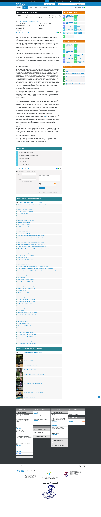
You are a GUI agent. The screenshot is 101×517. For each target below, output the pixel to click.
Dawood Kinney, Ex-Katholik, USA (24, 215)
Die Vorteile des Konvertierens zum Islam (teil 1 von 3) (75, 77)
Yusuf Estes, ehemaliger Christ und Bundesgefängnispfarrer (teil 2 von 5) (31, 237)
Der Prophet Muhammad (79, 30)
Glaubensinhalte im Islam (70, 20)
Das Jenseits (79, 22)
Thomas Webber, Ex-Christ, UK (24, 308)
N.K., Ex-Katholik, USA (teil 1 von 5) (24, 224)
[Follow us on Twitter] (80, 466)
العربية (35, 1)
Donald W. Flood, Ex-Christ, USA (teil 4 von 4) (26, 301)
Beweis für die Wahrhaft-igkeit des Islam (70, 16)
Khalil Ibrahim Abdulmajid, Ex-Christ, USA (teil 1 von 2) (28, 312)
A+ (59, 15)
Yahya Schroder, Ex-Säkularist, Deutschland (26, 279)
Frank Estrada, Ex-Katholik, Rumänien (25, 325)
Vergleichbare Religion (80, 26)
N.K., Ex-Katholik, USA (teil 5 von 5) (24, 233)
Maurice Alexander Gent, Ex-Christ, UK (25, 330)
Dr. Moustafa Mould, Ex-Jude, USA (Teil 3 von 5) (27, 338)
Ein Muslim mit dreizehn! (22, 305)
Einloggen (41, 4)
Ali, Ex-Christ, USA (21, 277)
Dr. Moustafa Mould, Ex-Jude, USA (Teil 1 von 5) (27, 334)
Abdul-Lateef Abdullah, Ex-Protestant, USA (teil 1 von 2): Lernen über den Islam (33, 266)
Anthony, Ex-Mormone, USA (23, 323)
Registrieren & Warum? (50, 4)
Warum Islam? (69, 80)
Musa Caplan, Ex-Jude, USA (23, 257)
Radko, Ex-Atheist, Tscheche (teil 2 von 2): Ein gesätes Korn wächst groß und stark (33, 248)
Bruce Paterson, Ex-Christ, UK (23, 213)
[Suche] (76, 4)
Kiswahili (76, 1)
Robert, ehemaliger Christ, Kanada (30, 365)
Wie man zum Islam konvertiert (81, 20)
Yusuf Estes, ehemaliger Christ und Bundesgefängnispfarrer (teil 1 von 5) (31, 235)
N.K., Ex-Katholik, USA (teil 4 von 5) (24, 231)
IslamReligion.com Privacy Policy (50, 465)
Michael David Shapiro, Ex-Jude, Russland (26, 281)
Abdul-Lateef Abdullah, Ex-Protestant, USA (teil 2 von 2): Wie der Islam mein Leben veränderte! (35, 268)
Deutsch (47, 1)
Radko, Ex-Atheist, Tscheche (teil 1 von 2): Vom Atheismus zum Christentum (32, 246)
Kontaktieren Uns (78, 7)
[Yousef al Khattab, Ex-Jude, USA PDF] (25, 32)
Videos (30, 7)
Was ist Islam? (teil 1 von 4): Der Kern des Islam (74, 71)
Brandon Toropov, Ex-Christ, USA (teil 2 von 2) (26, 255)
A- (56, 15)
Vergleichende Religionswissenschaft (82, 55)
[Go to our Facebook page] (77, 466)
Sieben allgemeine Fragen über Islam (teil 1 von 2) (75, 84)
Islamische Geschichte (79, 33)
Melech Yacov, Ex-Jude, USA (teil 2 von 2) (26, 286)
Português (55, 1)
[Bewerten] (16, 32)
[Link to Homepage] (20, 4)
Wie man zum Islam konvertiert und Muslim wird (75, 74)
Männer (33, 10)
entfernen (83, 421)
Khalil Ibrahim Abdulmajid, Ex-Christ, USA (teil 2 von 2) (28, 314)
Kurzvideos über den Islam (80, 62)
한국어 (80, 1)
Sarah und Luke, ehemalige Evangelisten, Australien (34, 356)
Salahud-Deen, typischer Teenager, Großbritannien (33, 392)
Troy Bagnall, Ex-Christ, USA (23, 321)
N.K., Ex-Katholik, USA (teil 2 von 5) (24, 226)
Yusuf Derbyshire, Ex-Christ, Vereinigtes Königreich (33, 383)
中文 (59, 1)
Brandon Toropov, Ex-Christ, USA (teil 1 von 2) (26, 253)
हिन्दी (72, 1)
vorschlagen (42, 188)
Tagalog (69, 1)
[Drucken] (22, 32)
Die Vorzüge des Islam (80, 16)
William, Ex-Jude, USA (22, 290)
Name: (19, 174)
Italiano (66, 1)
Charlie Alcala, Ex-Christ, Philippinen (25, 319)
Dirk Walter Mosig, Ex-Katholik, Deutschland (26, 332)
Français (42, 1)
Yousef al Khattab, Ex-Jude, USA (24, 261)
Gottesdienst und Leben (69, 23)
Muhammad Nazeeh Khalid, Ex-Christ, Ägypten (27, 303)
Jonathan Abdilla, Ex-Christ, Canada (25, 316)
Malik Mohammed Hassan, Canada (24, 222)
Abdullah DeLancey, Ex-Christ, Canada (25, 292)
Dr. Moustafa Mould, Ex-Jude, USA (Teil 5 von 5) (27, 341)
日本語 (62, 1)
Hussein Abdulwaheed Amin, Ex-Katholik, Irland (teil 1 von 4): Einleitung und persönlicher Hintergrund (37, 270)
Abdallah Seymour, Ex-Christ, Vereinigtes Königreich (34, 374)
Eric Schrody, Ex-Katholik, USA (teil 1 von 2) (26, 209)
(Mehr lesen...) (18, 422)
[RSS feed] (84, 466)
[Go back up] (99, 397)
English (31, 1)
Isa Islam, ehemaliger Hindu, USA (30, 388)
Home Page (19, 7)
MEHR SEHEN (18, 453)
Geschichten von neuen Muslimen (25, 10)
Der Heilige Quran (69, 29)
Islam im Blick (38, 7)
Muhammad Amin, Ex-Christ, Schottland (31, 378)
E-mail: (19, 179)
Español (38, 1)
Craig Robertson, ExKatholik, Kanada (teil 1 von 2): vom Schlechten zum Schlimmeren (34, 204)
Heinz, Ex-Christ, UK (22, 310)
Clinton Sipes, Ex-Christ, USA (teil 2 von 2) (26, 220)
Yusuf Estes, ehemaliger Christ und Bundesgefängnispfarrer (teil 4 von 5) (31, 242)
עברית (83, 1)
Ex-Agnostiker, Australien (28, 360)
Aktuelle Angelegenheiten (69, 33)
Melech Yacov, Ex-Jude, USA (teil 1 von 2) (26, 283)
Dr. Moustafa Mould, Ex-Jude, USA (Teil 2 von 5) (27, 336)
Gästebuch (45, 7)
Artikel (25, 7)
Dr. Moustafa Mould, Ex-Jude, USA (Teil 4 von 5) (27, 343)
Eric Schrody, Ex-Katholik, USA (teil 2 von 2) (26, 211)
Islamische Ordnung (68, 36)
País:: (20, 176)
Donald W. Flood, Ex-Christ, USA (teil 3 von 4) (26, 299)
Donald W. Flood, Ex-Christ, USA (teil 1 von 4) (26, 294)
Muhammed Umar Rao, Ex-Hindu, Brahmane (26, 259)
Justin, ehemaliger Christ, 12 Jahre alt (31, 369)
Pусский (51, 1)
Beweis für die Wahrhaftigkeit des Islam (69, 45)
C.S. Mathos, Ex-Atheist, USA (23, 264)
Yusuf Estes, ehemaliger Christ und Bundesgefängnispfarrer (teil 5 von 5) (31, 244)
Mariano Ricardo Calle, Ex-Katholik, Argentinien (27, 288)
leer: (17, 21)
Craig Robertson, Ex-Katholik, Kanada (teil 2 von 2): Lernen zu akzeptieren (32, 207)
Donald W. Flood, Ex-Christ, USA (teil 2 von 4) (26, 297)
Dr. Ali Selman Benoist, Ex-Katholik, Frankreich (26, 275)
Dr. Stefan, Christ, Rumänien (29, 397)
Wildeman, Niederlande (22, 327)
